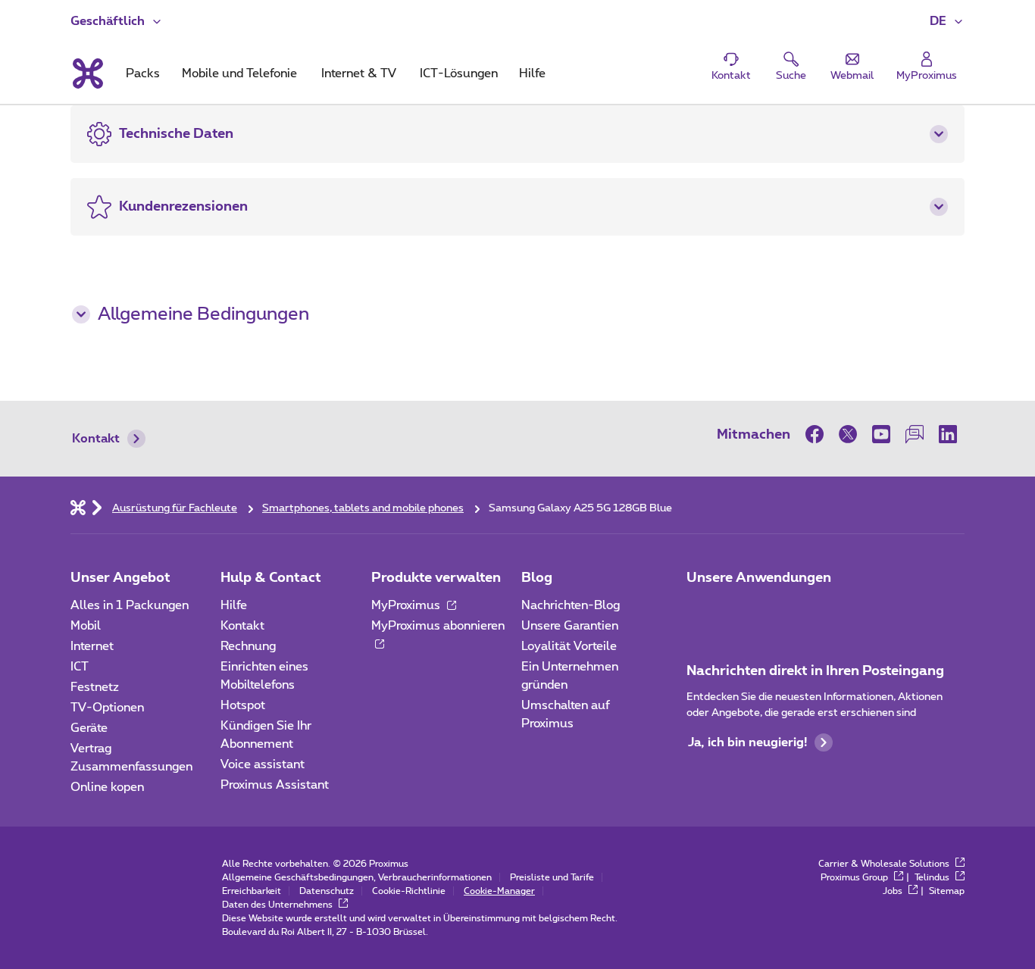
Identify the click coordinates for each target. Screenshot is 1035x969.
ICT (79, 667)
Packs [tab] (143, 73)
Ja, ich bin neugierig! (747, 742)
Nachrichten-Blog (570, 605)
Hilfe (233, 605)
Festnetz (94, 687)
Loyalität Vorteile (569, 646)
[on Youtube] (881, 434)
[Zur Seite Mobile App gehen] (700, 610)
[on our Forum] (914, 434)
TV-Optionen (107, 708)
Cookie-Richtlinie (409, 891)
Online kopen (107, 787)
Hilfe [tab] (532, 73)
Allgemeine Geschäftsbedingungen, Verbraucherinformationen (357, 877)
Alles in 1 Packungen (129, 605)
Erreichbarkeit (251, 891)
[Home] (78, 506)
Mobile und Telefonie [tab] (239, 73)
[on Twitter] (848, 434)
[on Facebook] (818, 434)
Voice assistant (262, 764)
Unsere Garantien (569, 626)
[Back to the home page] (86, 73)
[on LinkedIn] (948, 434)
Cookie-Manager (499, 891)
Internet (92, 646)
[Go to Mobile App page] (742, 610)
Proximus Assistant (274, 785)
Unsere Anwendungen (758, 578)
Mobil (85, 626)
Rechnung (248, 646)
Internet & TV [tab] (358, 73)
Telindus (933, 877)
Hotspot (242, 705)
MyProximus (407, 605)
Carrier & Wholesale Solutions (885, 863)
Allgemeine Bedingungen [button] (203, 314)
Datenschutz (326, 891)
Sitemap (947, 891)
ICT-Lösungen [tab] (459, 73)
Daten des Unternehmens (278, 904)
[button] (947, 21)
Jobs (894, 891)
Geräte (89, 728)
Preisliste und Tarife (552, 877)
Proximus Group (855, 877)
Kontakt (96, 439)
